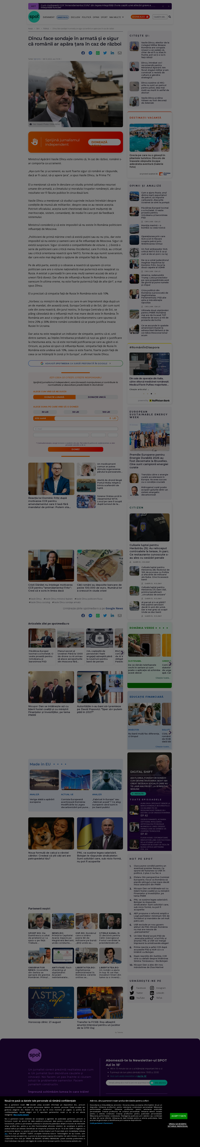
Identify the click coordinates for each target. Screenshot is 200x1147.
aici (6, 1133)
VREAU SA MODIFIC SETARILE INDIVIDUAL (178, 1124)
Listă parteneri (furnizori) (101, 1123)
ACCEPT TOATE (179, 1116)
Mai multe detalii (21, 1115)
